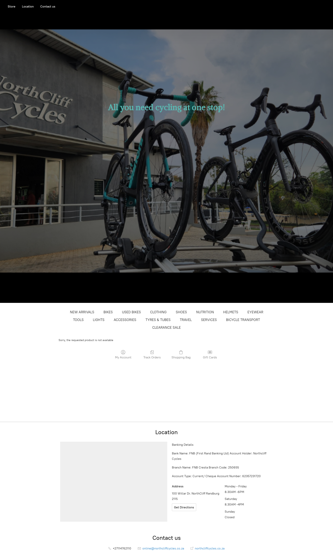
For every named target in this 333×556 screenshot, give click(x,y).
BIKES (108, 312)
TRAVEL (186, 320)
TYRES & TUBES (158, 320)
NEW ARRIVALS (82, 312)
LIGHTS (98, 320)
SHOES (181, 312)
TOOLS (78, 320)
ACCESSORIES (125, 320)
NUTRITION (205, 312)
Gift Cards (210, 357)
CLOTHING (158, 312)
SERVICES (209, 320)
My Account (123, 357)
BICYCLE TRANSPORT (243, 320)
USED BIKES (131, 312)
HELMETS (230, 312)
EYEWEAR (255, 312)
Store (11, 6)
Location (28, 6)
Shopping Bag (181, 357)
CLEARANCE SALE (166, 327)
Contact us (47, 6)
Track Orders (152, 357)
